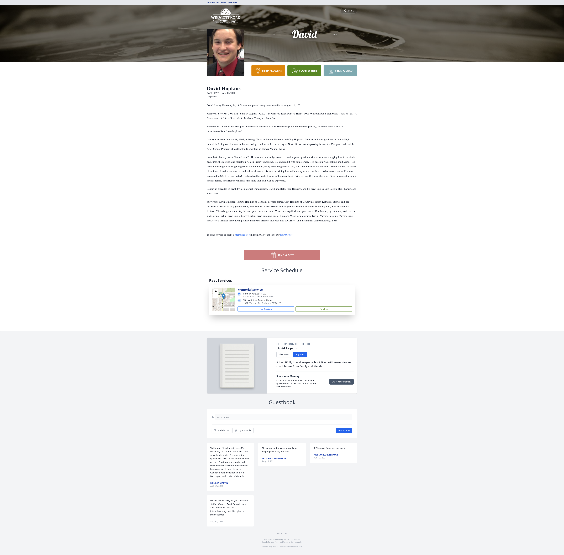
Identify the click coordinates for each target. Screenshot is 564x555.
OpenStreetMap (285, 546)
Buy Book (300, 354)
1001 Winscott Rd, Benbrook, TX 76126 (262, 303)
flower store (286, 234)
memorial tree (242, 234)
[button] (223, 296)
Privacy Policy (273, 542)
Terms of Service (290, 542)
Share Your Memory (341, 381)
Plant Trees (324, 309)
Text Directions (266, 309)
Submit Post (344, 430)
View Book (284, 354)
